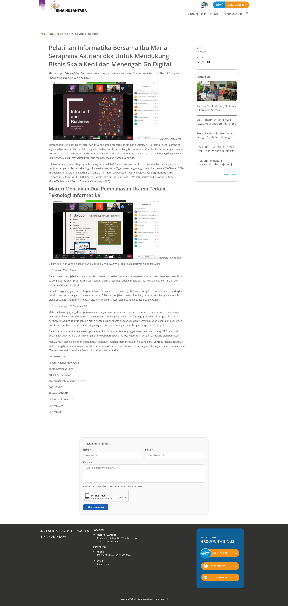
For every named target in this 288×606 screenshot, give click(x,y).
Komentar (89, 462)
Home (42, 33)
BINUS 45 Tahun (197, 13)
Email (149, 449)
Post (51, 33)
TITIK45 (214, 13)
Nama (87, 449)
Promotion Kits (233, 13)
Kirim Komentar (95, 507)
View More (229, 174)
